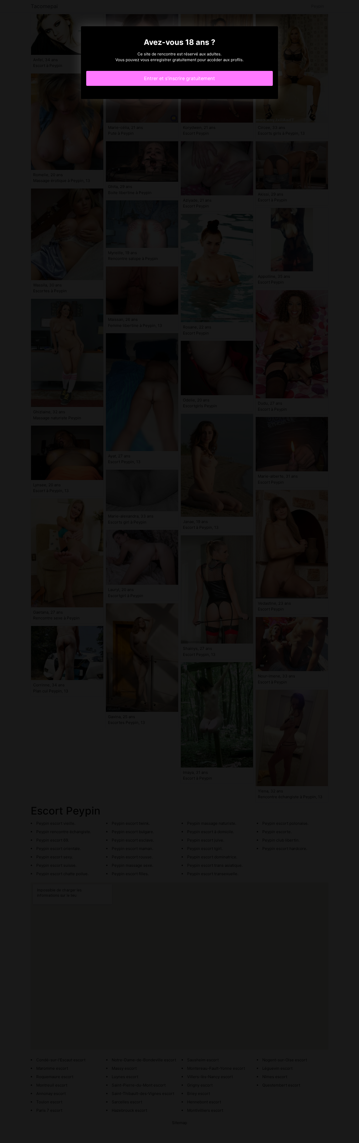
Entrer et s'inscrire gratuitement (179, 78)
